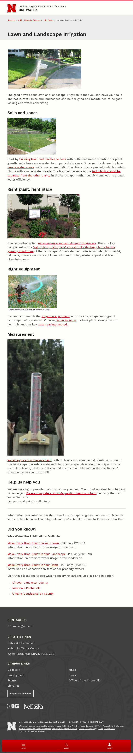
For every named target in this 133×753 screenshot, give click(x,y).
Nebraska (11, 20)
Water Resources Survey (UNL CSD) (31, 653)
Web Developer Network (82, 726)
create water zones (20, 167)
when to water (66, 320)
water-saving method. (53, 324)
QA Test (97, 726)
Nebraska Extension (33, 20)
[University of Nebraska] (34, 706)
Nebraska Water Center (23, 648)
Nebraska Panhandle (26, 588)
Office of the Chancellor (85, 680)
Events (12, 680)
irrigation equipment (56, 316)
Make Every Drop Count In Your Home (33, 564)
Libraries (13, 685)
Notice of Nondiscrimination (64, 729)
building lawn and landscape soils (42, 159)
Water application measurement (29, 460)
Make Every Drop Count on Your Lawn (33, 543)
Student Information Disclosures (33, 731)
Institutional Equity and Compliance (35, 729)
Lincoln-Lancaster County (30, 582)
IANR (20, 20)
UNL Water (28, 10)
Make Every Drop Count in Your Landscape (36, 554)
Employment (16, 675)
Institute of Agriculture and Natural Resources (42, 6)
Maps (72, 669)
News (72, 675)
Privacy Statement (87, 729)
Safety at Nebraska (106, 729)
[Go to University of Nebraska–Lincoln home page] (11, 8)
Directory (13, 669)
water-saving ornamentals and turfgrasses (67, 243)
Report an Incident (20, 693)
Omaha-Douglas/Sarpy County (33, 593)
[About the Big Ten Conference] (13, 706)
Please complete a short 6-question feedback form (61, 493)
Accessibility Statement (113, 726)
